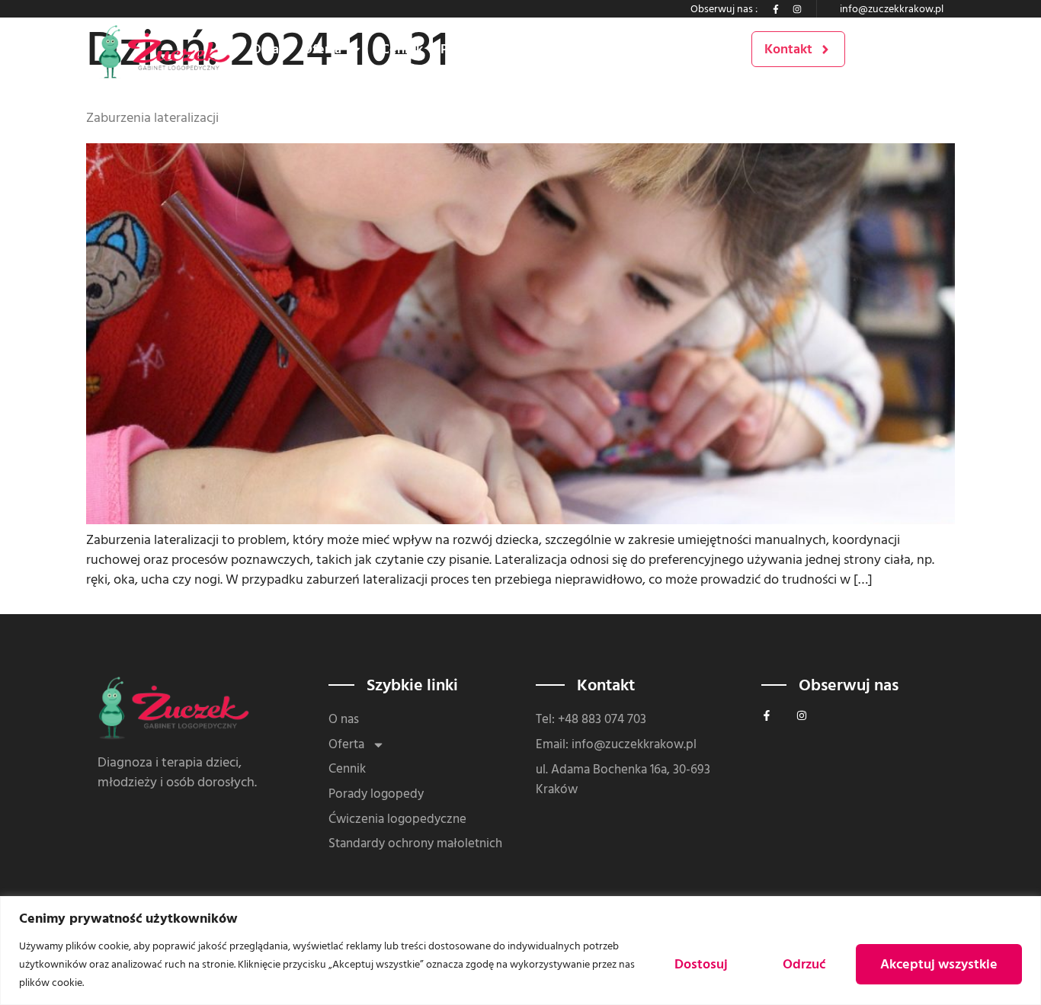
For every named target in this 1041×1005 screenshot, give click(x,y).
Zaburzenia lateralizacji (152, 118)
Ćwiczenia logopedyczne (636, 49)
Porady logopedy (491, 49)
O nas (268, 49)
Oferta (322, 49)
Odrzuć (804, 964)
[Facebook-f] (775, 9)
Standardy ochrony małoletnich (415, 843)
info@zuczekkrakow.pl (891, 9)
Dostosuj (701, 964)
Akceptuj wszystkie (939, 964)
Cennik (402, 49)
